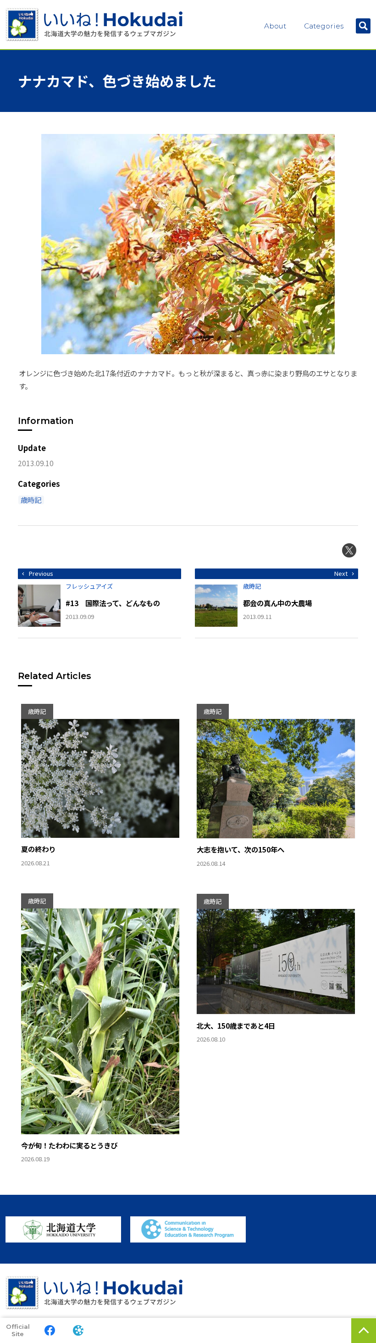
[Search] (363, 25)
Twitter (349, 550)
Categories (323, 26)
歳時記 (31, 500)
